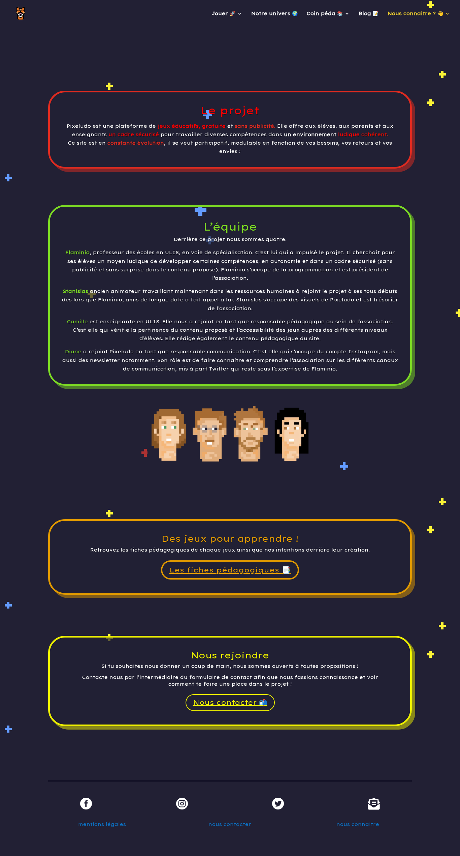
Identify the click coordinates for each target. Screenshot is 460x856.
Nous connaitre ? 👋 (415, 14)
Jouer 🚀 (223, 14)
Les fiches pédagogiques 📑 (230, 569)
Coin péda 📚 (325, 14)
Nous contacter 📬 (230, 702)
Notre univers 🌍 (274, 14)
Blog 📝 (369, 14)
